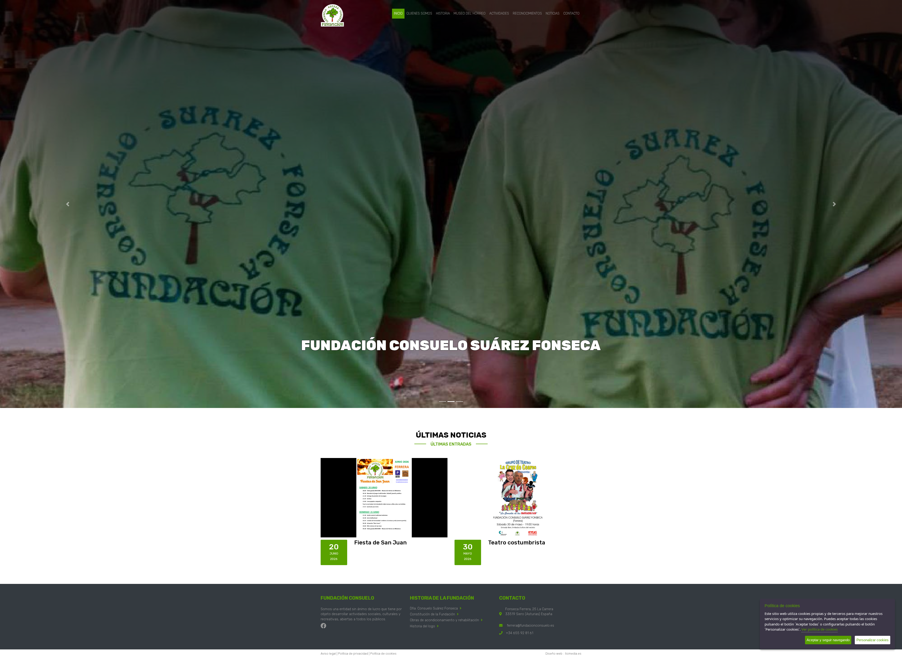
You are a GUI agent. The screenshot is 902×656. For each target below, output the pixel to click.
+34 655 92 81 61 (519, 633)
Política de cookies (383, 653)
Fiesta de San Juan (380, 542)
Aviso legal (328, 653)
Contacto (571, 14)
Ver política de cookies (819, 629)
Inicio (398, 14)
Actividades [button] (499, 14)
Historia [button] (443, 14)
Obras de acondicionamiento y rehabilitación (444, 620)
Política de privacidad (353, 653)
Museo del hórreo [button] (470, 14)
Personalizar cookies (872, 640)
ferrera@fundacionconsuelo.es (530, 626)
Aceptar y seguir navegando (828, 640)
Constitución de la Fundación (432, 614)
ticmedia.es (573, 653)
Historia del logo (422, 626)
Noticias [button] (553, 14)
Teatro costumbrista (516, 542)
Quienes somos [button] (419, 14)
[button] (67, 204)
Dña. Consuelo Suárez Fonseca (434, 608)
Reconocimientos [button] (527, 14)
